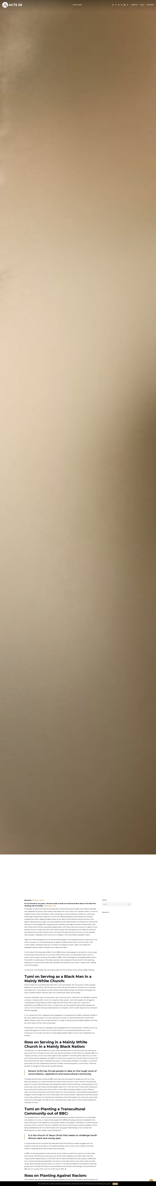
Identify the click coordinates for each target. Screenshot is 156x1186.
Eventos (134, 5)
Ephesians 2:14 (50, 906)
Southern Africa (38, 900)
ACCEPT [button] (115, 1183)
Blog (142, 5)
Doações (150, 5)
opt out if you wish (104, 1183)
